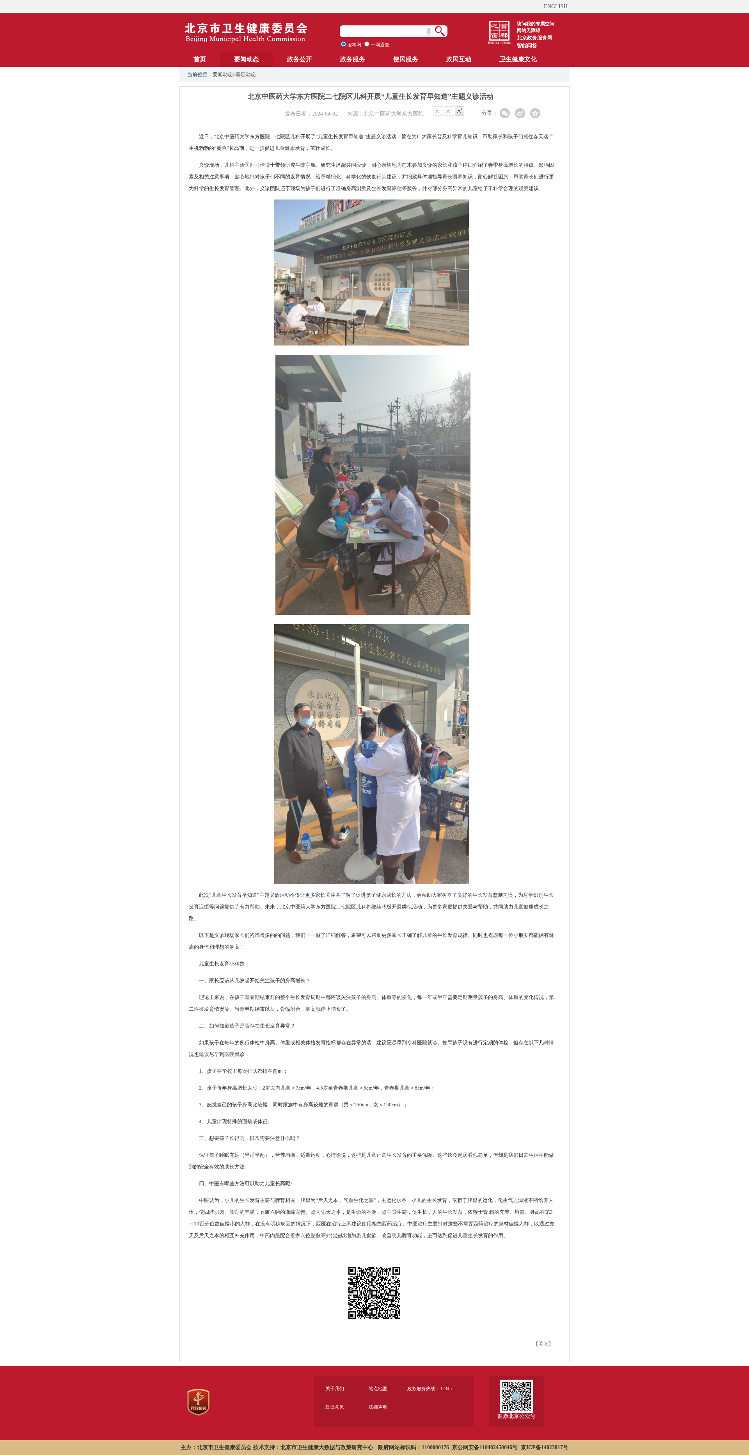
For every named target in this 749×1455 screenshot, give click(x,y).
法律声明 (378, 1407)
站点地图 (378, 1388)
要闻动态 (246, 59)
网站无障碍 (528, 30)
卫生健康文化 (518, 59)
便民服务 (405, 59)
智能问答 (527, 45)
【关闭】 (543, 1344)
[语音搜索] (428, 32)
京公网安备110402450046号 (485, 1447)
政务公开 (299, 59)
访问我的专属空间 (535, 24)
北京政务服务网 (534, 38)
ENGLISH (556, 6)
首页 (199, 59)
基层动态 (246, 74)
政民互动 (458, 59)
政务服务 (352, 59)
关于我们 (334, 1388)
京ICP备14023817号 (544, 1447)
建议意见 (334, 1407)
